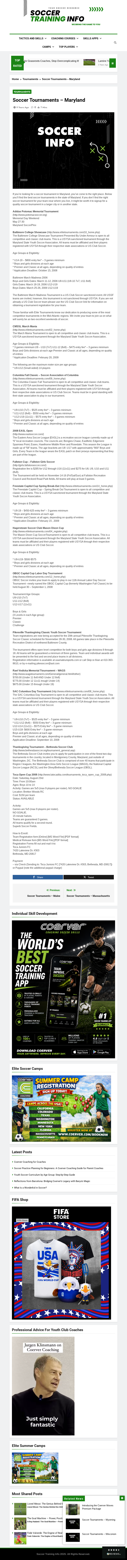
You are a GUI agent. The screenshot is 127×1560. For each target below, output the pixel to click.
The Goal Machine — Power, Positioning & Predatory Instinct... (59, 1518)
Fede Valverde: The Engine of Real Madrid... (49, 1533)
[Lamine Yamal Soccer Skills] (85, 62)
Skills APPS (90, 38)
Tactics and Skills (31, 38)
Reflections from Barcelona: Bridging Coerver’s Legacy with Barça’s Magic (52, 1181)
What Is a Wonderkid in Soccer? (30, 1187)
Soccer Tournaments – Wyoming (98, 1519)
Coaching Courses (63, 38)
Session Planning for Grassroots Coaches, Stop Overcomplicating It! (37, 60)
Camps (46, 46)
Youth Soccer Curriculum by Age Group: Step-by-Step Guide (44, 1174)
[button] (113, 1552)
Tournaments (22, 91)
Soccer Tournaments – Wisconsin (99, 1534)
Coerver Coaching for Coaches (30, 1162)
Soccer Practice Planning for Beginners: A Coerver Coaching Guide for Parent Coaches (58, 1168)
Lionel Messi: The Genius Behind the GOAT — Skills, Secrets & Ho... (62, 1503)
